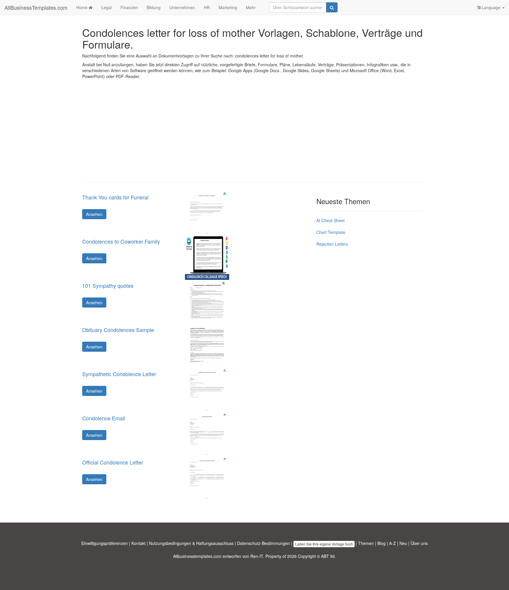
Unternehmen (182, 7)
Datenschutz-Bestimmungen (263, 543)
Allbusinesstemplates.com (197, 556)
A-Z (392, 543)
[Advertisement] (254, 135)
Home (82, 7)
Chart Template (330, 232)
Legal (106, 7)
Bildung (154, 7)
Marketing (228, 7)
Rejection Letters (332, 244)
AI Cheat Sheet (330, 220)
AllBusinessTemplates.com (35, 7)
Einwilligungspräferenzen (104, 543)
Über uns (419, 543)
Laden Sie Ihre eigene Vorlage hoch (324, 543)
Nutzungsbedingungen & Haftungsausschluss (191, 543)
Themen (366, 543)
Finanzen (129, 7)
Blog (381, 543)
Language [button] (491, 7)
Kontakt (138, 543)
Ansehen (94, 214)
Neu (403, 543)
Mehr (251, 7)
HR (207, 7)
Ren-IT (256, 556)
